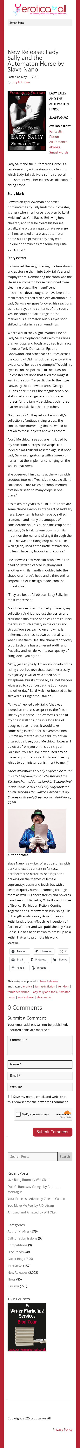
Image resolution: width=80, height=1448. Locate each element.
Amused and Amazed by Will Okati (32, 1212)
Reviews (13, 1286)
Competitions (17, 1245)
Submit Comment (53, 1132)
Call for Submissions (22, 1238)
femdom (63, 986)
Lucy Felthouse (21, 82)
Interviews (15, 1265)
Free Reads (16, 1252)
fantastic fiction (45, 986)
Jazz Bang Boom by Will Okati (29, 1179)
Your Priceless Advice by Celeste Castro (36, 1198)
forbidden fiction (18, 992)
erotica (27, 986)
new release (26, 997)
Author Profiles (19, 1231)
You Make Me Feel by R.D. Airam (31, 1205)
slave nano (44, 997)
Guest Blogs (16, 1258)
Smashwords (58, 152)
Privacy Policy (62, 1429)
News (12, 1279)
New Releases (49, 981)
